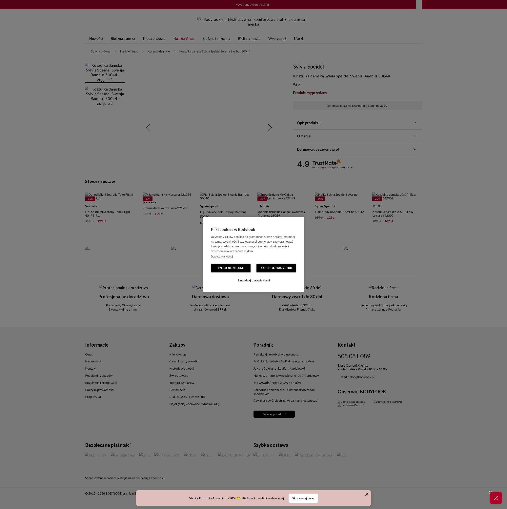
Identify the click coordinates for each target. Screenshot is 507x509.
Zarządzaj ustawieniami (254, 280)
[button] (496, 498)
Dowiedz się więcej (222, 256)
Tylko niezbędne (230, 268)
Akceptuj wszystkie (276, 268)
